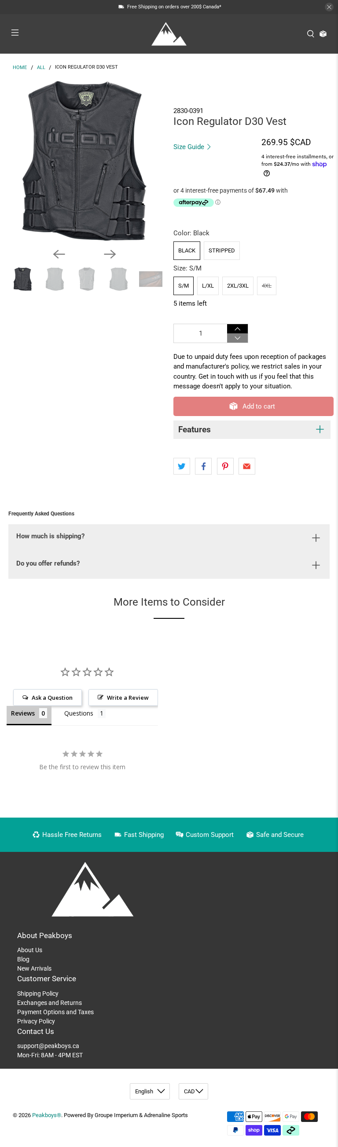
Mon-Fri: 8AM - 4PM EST (50, 1055)
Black (186, 250)
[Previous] (59, 254)
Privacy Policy (36, 1021)
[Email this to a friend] (247, 466)
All (41, 67)
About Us (29, 949)
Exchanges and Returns (49, 1002)
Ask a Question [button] (52, 697)
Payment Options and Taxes (55, 1011)
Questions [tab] (78, 713)
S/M (183, 285)
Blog (23, 959)
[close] (329, 7)
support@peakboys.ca (48, 1045)
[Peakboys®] (169, 33)
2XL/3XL (238, 285)
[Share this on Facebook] (203, 466)
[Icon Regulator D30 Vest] (84, 161)
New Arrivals (34, 968)
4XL (267, 285)
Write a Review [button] (128, 697)
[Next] (110, 254)
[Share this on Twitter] (181, 466)
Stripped (222, 250)
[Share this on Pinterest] (225, 466)
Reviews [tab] (23, 713)
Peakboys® (46, 1115)
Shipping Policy (38, 993)
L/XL (208, 285)
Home (20, 67)
